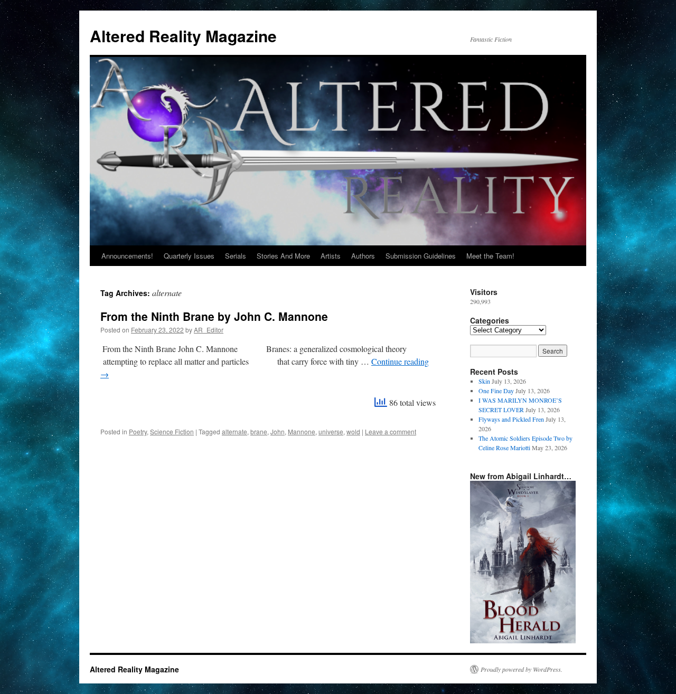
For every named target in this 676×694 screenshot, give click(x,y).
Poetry (138, 431)
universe (330, 431)
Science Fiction (172, 431)
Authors (363, 256)
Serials (235, 256)
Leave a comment (390, 431)
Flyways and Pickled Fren (511, 419)
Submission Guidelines (421, 256)
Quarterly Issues (189, 256)
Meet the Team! (490, 256)
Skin (484, 381)
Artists (331, 256)
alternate (234, 431)
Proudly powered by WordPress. (521, 669)
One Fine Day (496, 390)
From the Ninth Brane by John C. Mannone (214, 316)
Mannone (301, 431)
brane (258, 431)
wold (353, 431)
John (277, 431)
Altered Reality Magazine (183, 35)
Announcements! (127, 256)
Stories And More (283, 256)
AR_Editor (208, 329)
